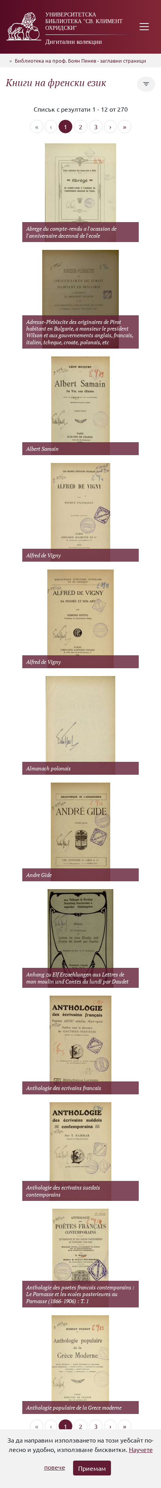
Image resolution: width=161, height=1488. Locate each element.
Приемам (92, 1468)
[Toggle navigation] (144, 27)
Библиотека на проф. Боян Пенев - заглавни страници (80, 60)
